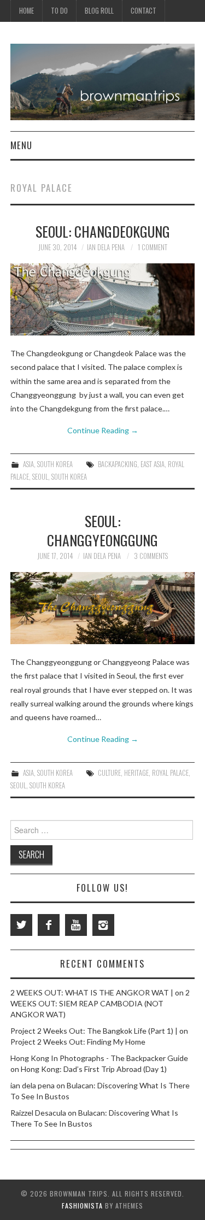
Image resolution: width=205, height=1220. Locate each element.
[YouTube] (76, 925)
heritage (136, 773)
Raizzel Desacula (38, 1112)
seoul (40, 477)
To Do (59, 10)
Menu (21, 145)
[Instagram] (103, 925)
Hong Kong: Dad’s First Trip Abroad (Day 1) (94, 1069)
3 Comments (151, 556)
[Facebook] (49, 925)
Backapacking (117, 464)
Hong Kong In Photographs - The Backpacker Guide (99, 1058)
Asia (28, 464)
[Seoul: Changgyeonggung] (102, 608)
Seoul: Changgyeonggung (102, 530)
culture (109, 773)
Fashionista (82, 1205)
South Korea (55, 464)
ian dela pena (106, 247)
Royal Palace (170, 773)
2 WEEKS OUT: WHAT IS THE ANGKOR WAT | (91, 992)
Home (26, 10)
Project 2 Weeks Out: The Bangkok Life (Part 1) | (94, 1030)
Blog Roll (99, 10)
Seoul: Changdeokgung (103, 231)
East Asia (152, 464)
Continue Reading (102, 430)
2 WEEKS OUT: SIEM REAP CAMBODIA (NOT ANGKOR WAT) (100, 1003)
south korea (69, 477)
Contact (143, 10)
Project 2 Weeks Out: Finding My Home (77, 1041)
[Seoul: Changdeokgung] (102, 299)
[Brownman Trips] (102, 81)
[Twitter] (21, 925)
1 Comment (152, 247)
